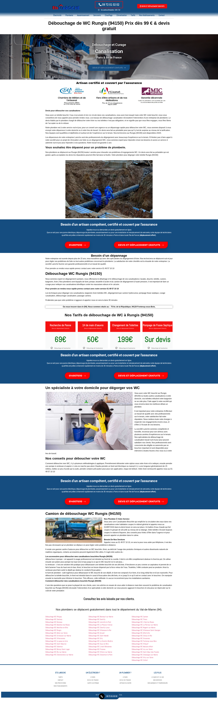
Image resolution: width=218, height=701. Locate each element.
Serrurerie (97, 15)
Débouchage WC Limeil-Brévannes (100, 646)
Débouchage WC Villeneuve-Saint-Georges (146, 630)
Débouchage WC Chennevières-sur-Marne (59, 655)
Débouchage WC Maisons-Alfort (142, 646)
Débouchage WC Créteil (140, 660)
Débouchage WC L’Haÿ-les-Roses (143, 622)
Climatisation (121, 15)
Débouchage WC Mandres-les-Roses (57, 625)
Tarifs (133, 15)
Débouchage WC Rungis (53, 630)
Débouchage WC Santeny (53, 619)
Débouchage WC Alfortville (141, 633)
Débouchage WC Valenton (54, 646)
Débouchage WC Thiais (139, 619)
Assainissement (83, 15)
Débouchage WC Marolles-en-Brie (56, 627)
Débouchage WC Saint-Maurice (55, 644)
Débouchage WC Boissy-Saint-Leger (57, 649)
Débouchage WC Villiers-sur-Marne (100, 652)
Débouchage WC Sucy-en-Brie (99, 644)
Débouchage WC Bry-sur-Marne (55, 652)
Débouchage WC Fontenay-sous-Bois (144, 641)
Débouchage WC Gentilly (97, 619)
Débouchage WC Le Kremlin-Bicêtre (101, 641)
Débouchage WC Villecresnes (55, 638)
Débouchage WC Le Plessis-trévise (100, 625)
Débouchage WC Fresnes (97, 649)
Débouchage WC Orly (96, 638)
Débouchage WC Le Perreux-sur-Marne (145, 625)
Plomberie (69, 15)
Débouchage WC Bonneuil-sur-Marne (101, 616)
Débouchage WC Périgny (53, 616)
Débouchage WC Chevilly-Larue (99, 627)
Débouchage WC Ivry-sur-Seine (142, 649)
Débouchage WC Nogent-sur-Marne (143, 627)
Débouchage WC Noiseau (53, 622)
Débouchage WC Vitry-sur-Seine (142, 657)
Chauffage (108, 15)
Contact (162, 15)
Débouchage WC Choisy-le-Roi (142, 635)
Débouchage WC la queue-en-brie (56, 641)
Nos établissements (147, 15)
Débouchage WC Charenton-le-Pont (100, 655)
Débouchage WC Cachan (140, 616)
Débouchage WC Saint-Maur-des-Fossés (145, 652)
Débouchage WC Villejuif (140, 644)
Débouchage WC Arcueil (97, 633)
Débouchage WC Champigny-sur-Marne (145, 655)
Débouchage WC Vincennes (141, 638)
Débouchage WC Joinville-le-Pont (100, 622)
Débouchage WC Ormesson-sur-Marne (58, 635)
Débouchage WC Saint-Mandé (98, 635)
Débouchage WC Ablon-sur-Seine (56, 633)
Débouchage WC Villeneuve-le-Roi (100, 630)
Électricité (57, 15)
